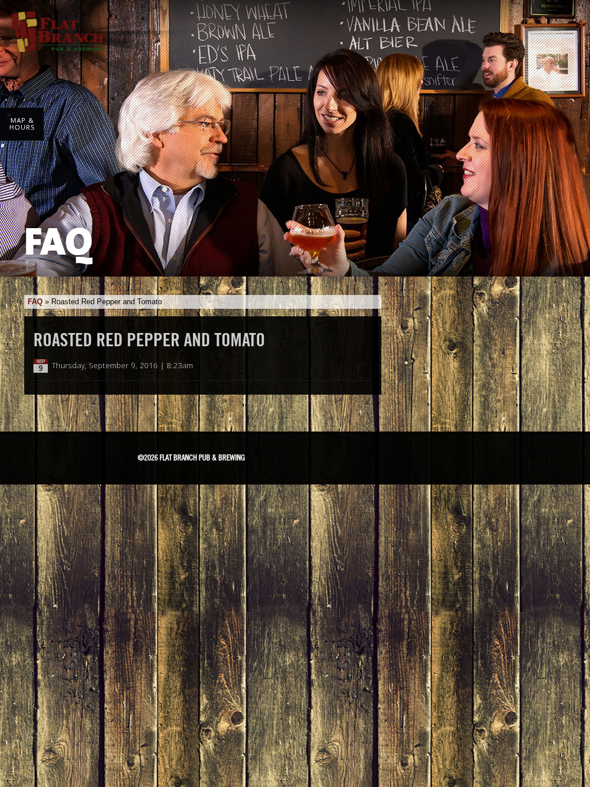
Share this (365, 366)
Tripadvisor (370, 454)
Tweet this (353, 366)
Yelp (412, 455)
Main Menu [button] (563, 24)
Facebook (308, 455)
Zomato (454, 455)
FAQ (35, 301)
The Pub (337, 455)
